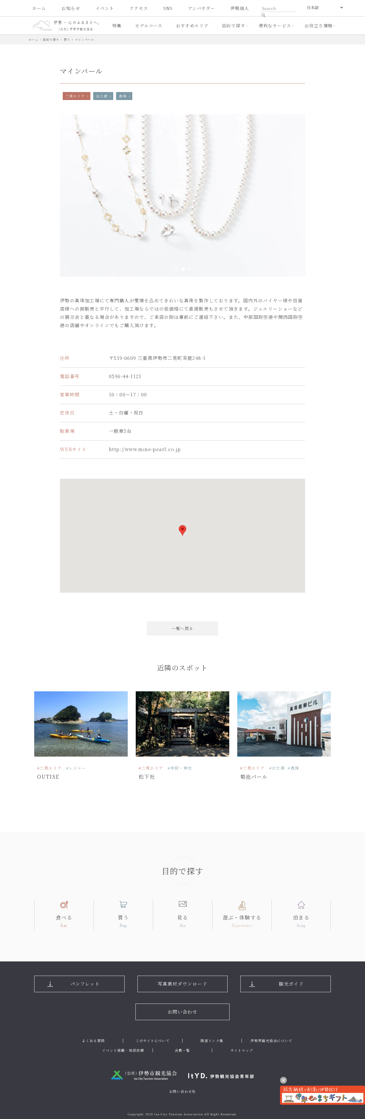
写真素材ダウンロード (182, 984)
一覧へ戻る (183, 628)
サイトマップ (241, 1050)
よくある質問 (93, 1040)
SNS (168, 8)
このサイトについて (153, 1040)
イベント (105, 8)
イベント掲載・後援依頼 (123, 1050)
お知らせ (70, 8)
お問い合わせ (182, 1011)
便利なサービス (275, 25)
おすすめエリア (192, 25)
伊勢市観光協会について (271, 1040)
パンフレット (85, 984)
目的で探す (233, 25)
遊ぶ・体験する (242, 921)
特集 (117, 25)
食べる (64, 921)
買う (123, 921)
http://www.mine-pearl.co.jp (145, 449)
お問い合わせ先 (182, 1091)
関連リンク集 (211, 1040)
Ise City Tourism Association (178, 1114)
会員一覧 (182, 1050)
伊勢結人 (239, 8)
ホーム (39, 8)
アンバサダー (201, 8)
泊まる (301, 921)
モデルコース (149, 25)
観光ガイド (291, 984)
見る (182, 921)
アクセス (138, 8)
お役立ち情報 (318, 25)
